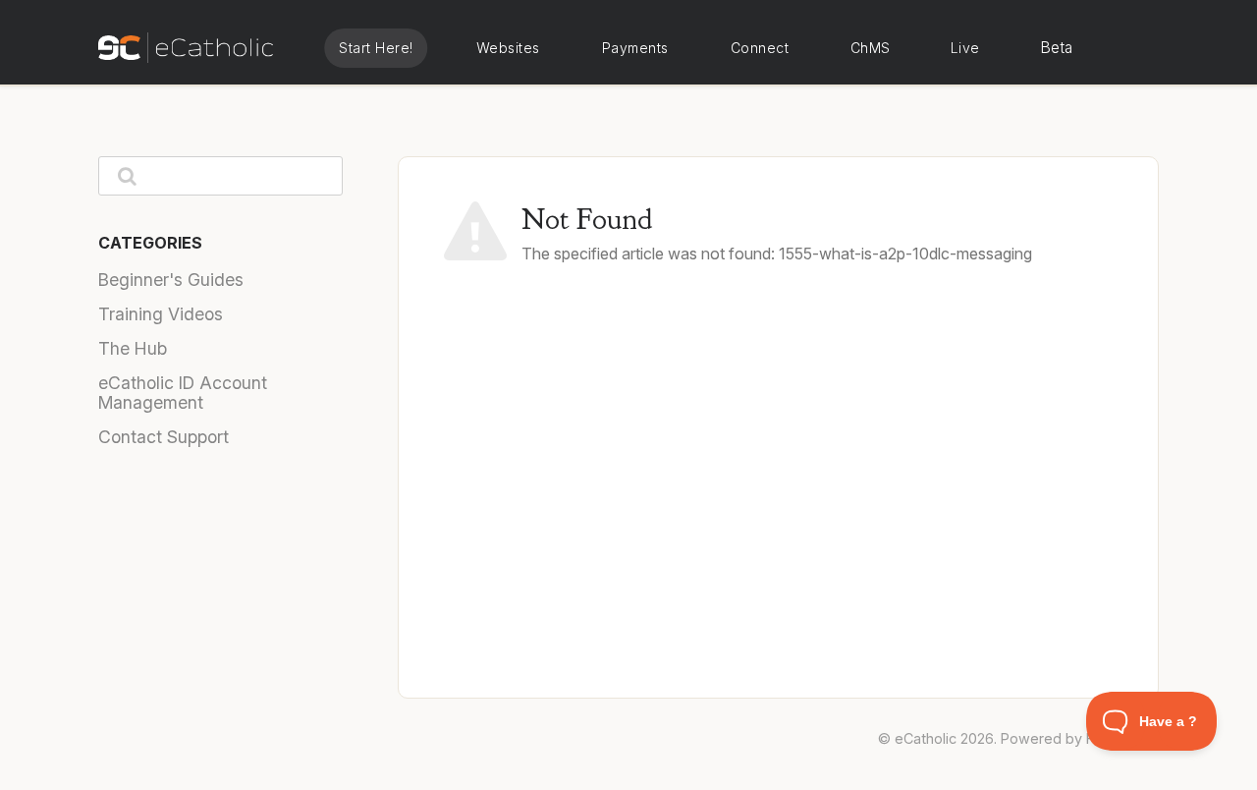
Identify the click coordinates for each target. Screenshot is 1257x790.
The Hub (132, 348)
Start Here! (376, 47)
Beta (1056, 47)
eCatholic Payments (635, 48)
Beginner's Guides (171, 279)
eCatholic (925, 738)
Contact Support (163, 436)
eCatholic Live (964, 48)
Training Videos (160, 314)
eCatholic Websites (508, 48)
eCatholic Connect (759, 48)
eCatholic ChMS (869, 48)
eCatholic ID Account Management (182, 392)
